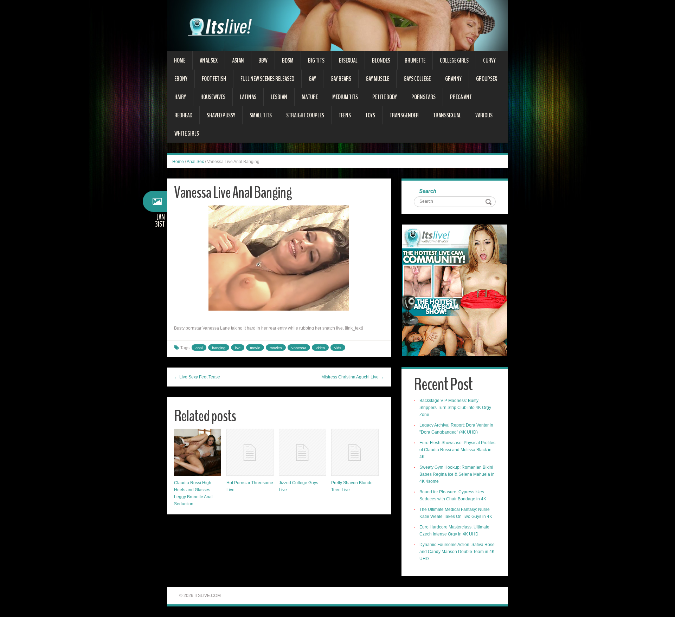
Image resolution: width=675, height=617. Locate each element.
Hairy (180, 97)
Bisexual (348, 60)
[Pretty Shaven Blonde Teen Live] (354, 452)
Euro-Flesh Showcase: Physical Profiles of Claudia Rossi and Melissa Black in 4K (457, 449)
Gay (312, 78)
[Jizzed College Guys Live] (302, 452)
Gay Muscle (377, 78)
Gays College (417, 78)
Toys (370, 115)
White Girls (186, 133)
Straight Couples (305, 115)
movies (276, 348)
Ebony (180, 78)
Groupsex (486, 78)
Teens (345, 115)
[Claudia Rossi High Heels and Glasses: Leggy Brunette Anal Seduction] (197, 452)
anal (198, 348)
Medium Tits (345, 97)
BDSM (288, 60)
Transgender (404, 115)
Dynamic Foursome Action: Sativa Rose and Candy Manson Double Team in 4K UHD (457, 551)
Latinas (248, 97)
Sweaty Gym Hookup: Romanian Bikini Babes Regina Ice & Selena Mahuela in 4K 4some (457, 474)
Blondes (381, 60)
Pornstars (423, 97)
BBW (263, 60)
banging (218, 348)
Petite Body (384, 97)
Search (427, 191)
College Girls (454, 60)
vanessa (298, 348)
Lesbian (279, 97)
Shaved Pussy (221, 115)
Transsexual (447, 115)
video (320, 348)
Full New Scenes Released (267, 78)
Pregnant (461, 97)
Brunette (415, 60)
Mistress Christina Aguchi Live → (352, 377)
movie (255, 348)
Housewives (212, 97)
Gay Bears (340, 78)
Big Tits (316, 60)
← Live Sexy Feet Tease (197, 377)
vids (337, 348)
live (237, 348)
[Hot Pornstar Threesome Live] (250, 452)
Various (484, 115)
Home (179, 60)
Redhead (183, 115)
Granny (453, 78)
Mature (310, 97)
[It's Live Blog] (337, 25)
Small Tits (261, 115)
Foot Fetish (214, 78)
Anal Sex (209, 60)
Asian (238, 60)
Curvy (489, 60)
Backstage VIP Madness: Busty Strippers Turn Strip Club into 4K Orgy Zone (455, 407)
